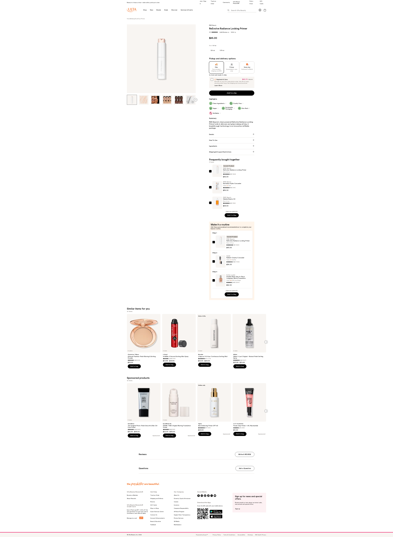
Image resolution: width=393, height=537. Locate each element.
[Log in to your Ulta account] (260, 10)
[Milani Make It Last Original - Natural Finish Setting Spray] (249, 338)
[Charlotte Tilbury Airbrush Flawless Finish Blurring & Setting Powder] (143, 338)
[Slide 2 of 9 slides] (144, 100)
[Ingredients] (231, 146)
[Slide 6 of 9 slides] (191, 100)
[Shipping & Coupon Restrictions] (231, 152)
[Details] (231, 134)
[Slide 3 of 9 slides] (155, 100)
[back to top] (387, 531)
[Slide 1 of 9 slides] (132, 100)
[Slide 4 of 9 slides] (167, 100)
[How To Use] (231, 140)
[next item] (195, 99)
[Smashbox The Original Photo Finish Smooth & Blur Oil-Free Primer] (143, 408)
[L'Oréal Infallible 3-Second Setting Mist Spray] (179, 338)
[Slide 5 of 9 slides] (179, 100)
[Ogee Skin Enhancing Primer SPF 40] (214, 407)
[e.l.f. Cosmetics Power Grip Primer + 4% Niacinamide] (249, 407)
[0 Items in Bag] (265, 10)
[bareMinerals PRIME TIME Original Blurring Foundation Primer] (179, 408)
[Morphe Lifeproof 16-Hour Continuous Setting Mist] (214, 338)
